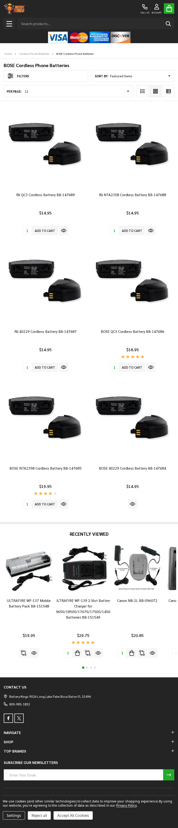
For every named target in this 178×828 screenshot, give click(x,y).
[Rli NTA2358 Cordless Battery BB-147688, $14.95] (132, 146)
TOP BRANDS (15, 751)
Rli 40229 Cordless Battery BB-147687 (45, 331)
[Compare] (23, 653)
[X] (19, 718)
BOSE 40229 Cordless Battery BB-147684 (132, 468)
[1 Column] (142, 91)
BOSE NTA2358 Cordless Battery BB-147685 (46, 468)
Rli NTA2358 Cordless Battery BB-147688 (132, 194)
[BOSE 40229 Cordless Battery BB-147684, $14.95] (132, 420)
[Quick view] (63, 230)
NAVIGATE (12, 732)
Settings (14, 815)
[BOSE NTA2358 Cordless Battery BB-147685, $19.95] (45, 420)
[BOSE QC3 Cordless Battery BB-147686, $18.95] (132, 283)
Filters (23, 76)
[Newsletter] (168, 774)
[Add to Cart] (77, 653)
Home (8, 53)
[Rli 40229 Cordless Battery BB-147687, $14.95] (45, 283)
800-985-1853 (19, 704)
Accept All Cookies (73, 815)
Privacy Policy (126, 805)
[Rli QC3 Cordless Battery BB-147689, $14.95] (45, 146)
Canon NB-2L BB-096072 (137, 600)
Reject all (39, 815)
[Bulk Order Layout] (168, 91)
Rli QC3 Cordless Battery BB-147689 (45, 194)
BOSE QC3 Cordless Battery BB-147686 (132, 331)
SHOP (8, 741)
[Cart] (169, 8)
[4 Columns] (155, 91)
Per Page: (14, 91)
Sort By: (101, 76)
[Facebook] (8, 718)
